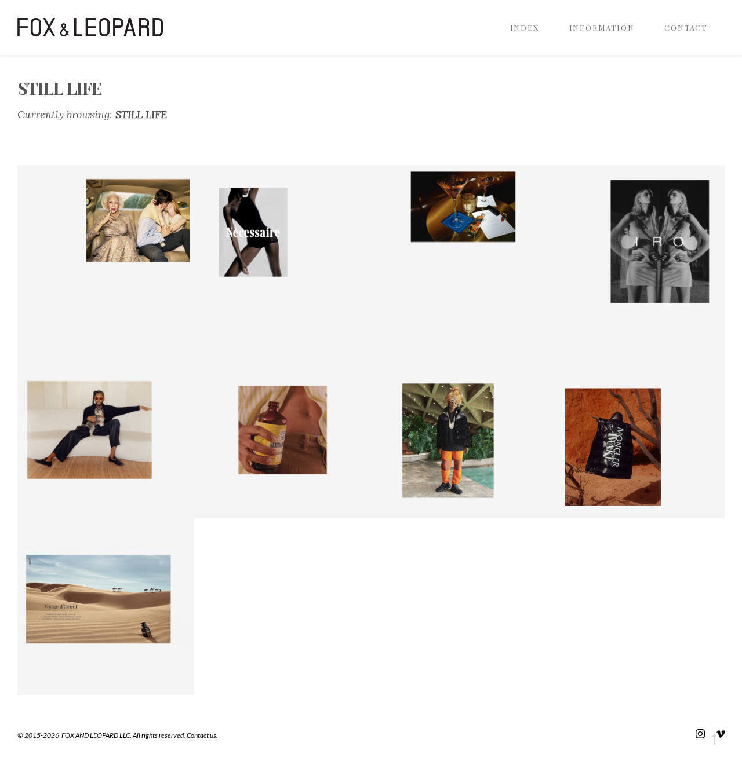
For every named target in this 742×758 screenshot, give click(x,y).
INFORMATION (602, 27)
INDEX (524, 27)
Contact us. (202, 735)
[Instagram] (700, 733)
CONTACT (685, 27)
